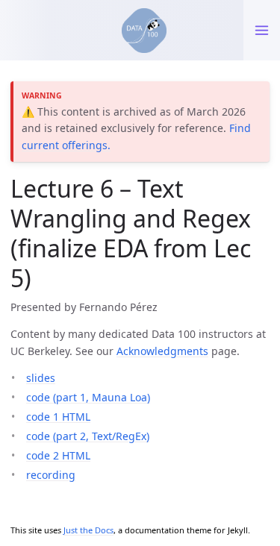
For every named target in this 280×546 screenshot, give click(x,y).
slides (40, 378)
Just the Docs (88, 530)
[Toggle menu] (261, 30)
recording (50, 475)
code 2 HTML (58, 455)
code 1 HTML (58, 417)
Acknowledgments (162, 351)
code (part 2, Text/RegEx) (87, 436)
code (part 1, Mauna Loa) (88, 397)
